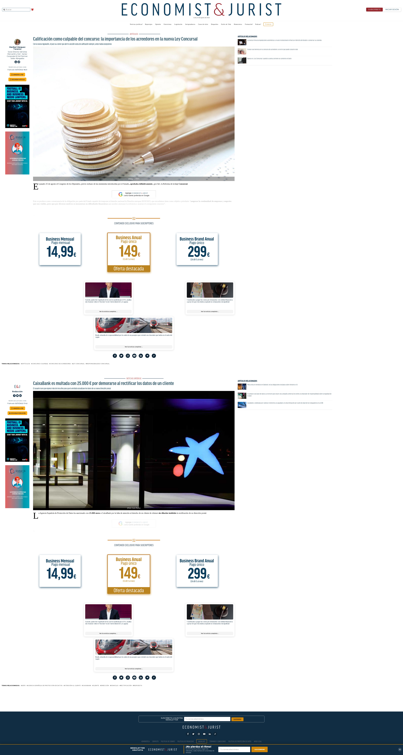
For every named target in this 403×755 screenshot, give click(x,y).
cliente (96, 685)
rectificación (126, 685)
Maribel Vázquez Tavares (17, 48)
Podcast (257, 24)
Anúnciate (201, 741)
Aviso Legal (258, 741)
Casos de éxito (203, 24)
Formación (248, 24)
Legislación (178, 24)
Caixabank (86, 685)
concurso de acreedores (60, 363)
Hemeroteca (238, 24)
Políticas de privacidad (185, 741)
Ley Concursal (78, 363)
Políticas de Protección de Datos (239, 741)
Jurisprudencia (190, 24)
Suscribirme (259, 749)
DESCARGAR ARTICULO (18, 79)
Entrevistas (167, 24)
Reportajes (148, 24)
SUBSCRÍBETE (374, 10)
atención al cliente (72, 685)
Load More (201, 695)
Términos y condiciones (217, 741)
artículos (26, 363)
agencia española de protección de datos (44, 685)
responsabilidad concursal (97, 363)
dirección (105, 685)
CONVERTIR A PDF (18, 74)
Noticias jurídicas (136, 24)
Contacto (155, 741)
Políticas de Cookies (168, 741)
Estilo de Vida (226, 24)
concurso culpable (40, 363)
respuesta (137, 685)
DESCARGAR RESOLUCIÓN (18, 413)
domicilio (114, 685)
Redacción (17, 391)
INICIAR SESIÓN (392, 10)
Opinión (158, 24)
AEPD (24, 685)
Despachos (214, 24)
